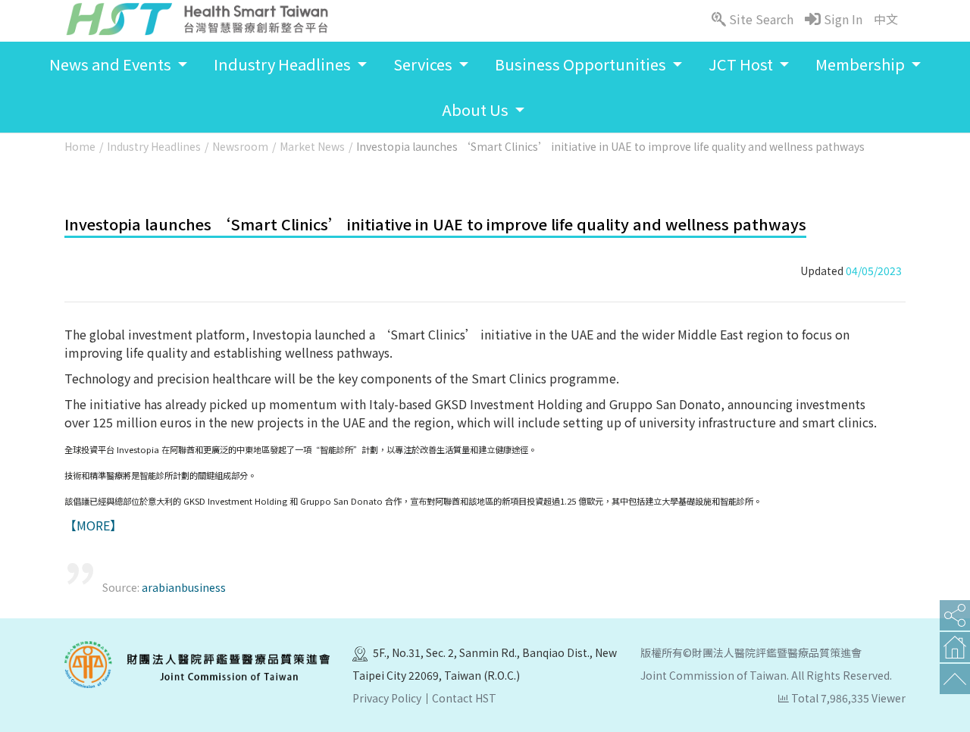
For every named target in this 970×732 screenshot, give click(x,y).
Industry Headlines (154, 146)
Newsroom (240, 146)
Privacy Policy (386, 697)
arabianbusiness (184, 587)
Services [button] (424, 64)
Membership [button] (861, 64)
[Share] (955, 615)
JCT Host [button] (742, 64)
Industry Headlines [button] (284, 64)
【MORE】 (93, 525)
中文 (886, 19)
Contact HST (464, 697)
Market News (312, 146)
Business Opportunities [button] (582, 64)
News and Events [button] (111, 64)
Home (79, 146)
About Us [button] (477, 109)
